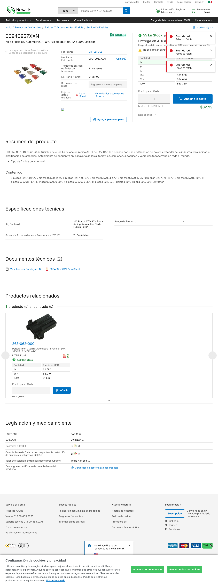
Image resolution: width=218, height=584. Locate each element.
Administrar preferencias (147, 569)
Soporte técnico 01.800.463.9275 (24, 521)
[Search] (126, 10)
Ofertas (146, 2)
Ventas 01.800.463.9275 (19, 516)
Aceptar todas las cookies (184, 569)
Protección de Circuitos (28, 27)
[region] (109, 569)
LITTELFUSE (95, 51)
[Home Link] (18, 10)
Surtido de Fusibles (97, 27)
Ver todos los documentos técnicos (109, 95)
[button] (18, 20)
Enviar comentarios (16, 527)
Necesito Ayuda (14, 510)
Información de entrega (72, 521)
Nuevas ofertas (131, 2)
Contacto (158, 2)
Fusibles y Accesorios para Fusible (63, 27)
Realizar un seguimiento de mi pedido (79, 510)
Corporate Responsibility (125, 527)
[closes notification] (211, 7)
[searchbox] (100, 10)
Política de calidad (122, 516)
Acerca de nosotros (123, 510)
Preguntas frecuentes (71, 516)
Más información (55, 580)
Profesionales (119, 521)
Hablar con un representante (21, 532)
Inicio (8, 27)
